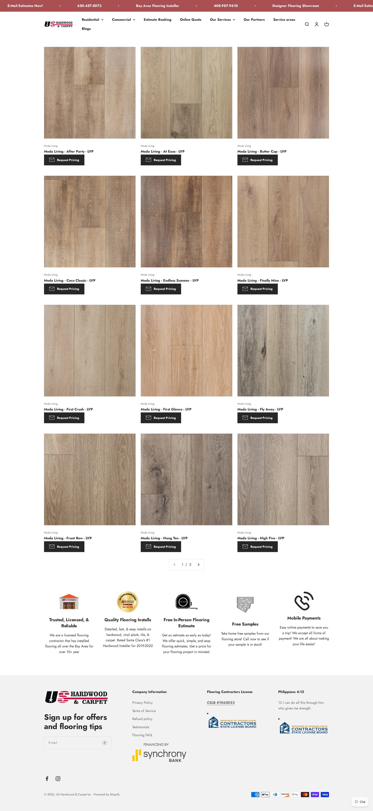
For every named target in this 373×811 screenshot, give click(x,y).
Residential (90, 19)
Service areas (284, 19)
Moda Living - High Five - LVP (260, 538)
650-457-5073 (63, 5)
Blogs (86, 28)
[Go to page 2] (198, 564)
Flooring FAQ (142, 735)
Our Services (220, 19)
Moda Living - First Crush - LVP (68, 409)
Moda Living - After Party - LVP (68, 151)
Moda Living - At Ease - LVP (163, 151)
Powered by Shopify (107, 794)
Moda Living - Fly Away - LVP (260, 409)
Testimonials (140, 727)
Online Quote (190, 19)
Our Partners (254, 19)
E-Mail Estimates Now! (345, 5)
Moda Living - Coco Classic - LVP (69, 280)
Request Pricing (68, 160)
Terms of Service (144, 710)
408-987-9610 (200, 5)
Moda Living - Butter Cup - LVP (261, 151)
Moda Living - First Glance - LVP (166, 409)
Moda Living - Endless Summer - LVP (170, 280)
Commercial (121, 19)
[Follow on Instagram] (58, 779)
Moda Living (51, 146)
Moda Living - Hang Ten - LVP (164, 538)
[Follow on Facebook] (47, 779)
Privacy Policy (142, 702)
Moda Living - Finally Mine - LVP (262, 280)
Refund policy (142, 718)
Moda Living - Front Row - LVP (68, 538)
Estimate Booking (157, 19)
